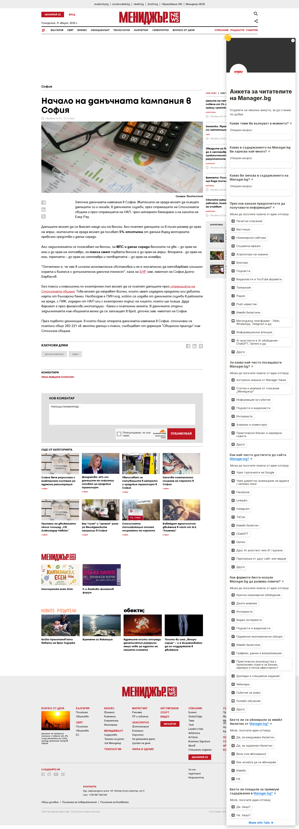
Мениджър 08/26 (195, 4)
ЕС (77, 735)
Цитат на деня (141, 743)
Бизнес (82, 30)
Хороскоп (138, 735)
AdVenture (194, 733)
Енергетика (111, 720)
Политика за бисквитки (115, 802)
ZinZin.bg (152, 4)
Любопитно (160, 30)
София (46, 86)
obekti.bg (139, 4)
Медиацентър (196, 777)
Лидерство (110, 735)
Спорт (164, 712)
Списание (222, 30)
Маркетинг (141, 30)
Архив (191, 745)
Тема (191, 720)
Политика (82, 712)
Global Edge (195, 716)
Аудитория (194, 773)
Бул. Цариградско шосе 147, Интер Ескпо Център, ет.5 (113, 791)
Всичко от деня (183, 30)
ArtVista (193, 737)
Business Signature (199, 741)
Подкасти (237, 30)
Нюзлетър (170, 724)
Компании (110, 716)
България (57, 30)
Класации (137, 730)
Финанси (109, 712)
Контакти (89, 787)
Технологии (121, 30)
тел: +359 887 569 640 (95, 795)
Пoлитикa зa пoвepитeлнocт (79, 802)
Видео (164, 716)
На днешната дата (143, 739)
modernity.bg (101, 4)
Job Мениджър (112, 743)
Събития (252, 30)
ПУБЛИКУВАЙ (181, 433)
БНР (143, 272)
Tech (191, 725)
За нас (192, 769)
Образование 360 (172, 4)
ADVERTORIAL (216, 225)
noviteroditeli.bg (121, 4)
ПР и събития (140, 716)
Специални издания (199, 750)
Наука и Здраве (143, 749)
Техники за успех (114, 739)
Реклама (137, 712)
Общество (82, 716)
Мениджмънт (100, 30)
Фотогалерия (140, 726)
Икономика (110, 725)
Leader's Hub (195, 729)
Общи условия (49, 802)
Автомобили (169, 708)
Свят (70, 30)
